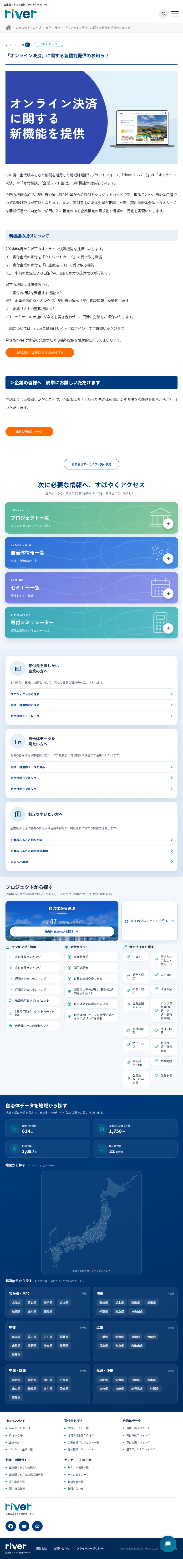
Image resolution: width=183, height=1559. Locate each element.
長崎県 (135, 1380)
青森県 (32, 1302)
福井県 (64, 1337)
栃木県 (119, 1302)
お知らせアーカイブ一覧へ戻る (92, 464)
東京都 (119, 1311)
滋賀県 (119, 1337)
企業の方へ (15, 1442)
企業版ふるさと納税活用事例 (29, 851)
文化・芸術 (53, 27)
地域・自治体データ (138, 1428)
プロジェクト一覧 (78, 1428)
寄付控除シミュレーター (26, 716)
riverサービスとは (19, 1428)
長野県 (32, 1345)
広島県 (64, 1380)
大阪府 (151, 1337)
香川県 (48, 1388)
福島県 (48, 1311)
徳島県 (32, 1388)
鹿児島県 (137, 1388)
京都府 (135, 1337)
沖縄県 (154, 1388)
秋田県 (16, 1311)
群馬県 (135, 1302)
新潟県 (16, 1337)
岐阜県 (48, 1345)
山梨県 (16, 1345)
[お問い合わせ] (37, 1526)
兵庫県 (103, 1345)
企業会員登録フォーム (29, 431)
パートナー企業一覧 (21, 1449)
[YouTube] (24, 1526)
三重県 (103, 1337)
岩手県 (48, 1302)
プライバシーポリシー (90, 1548)
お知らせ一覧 (75, 1481)
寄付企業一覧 (17, 1481)
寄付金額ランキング (23, 789)
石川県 (48, 1337)
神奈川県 (137, 1311)
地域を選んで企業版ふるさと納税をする (39, 352)
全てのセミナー (77, 1474)
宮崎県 (119, 1388)
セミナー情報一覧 (78, 1467)
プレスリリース (49, 44)
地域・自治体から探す (25, 705)
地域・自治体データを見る (28, 767)
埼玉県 (151, 1302)
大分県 (103, 1388)
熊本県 (151, 1380)
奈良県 (119, 1345)
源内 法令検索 (20, 862)
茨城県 (103, 1302)
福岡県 (103, 1380)
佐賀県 (119, 1380)
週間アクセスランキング (140, 1449)
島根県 (32, 1380)
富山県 (32, 1337)
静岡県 (64, 1345)
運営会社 (41, 1548)
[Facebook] (10, 1526)
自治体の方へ (17, 1435)
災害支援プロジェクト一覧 (83, 1442)
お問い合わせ (75, 1488)
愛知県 (16, 1354)
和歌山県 (137, 1345)
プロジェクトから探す (25, 694)
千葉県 (103, 1311)
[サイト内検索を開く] (163, 14)
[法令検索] (168, 1544)
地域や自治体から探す (81, 1435)
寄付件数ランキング (23, 778)
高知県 (16, 1397)
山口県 (16, 1388)
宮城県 (64, 1302)
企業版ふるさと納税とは (26, 840)
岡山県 (48, 1380)
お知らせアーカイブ (28, 27)
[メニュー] (175, 13)
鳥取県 (16, 1380)
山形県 (32, 1311)
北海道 (16, 1302)
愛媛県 (64, 1388)
